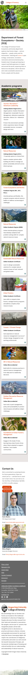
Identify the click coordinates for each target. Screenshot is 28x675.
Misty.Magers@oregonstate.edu (15, 554)
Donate (3, 581)
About (7, 29)
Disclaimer (5, 654)
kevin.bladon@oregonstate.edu (15, 522)
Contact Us (5, 594)
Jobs (2, 572)
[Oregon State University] (2, 3)
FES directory (7, 491)
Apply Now (4, 570)
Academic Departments (16, 29)
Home (2, 29)
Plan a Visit (5, 564)
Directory (4, 578)
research (20, 55)
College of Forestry (12, 2)
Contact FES (6, 487)
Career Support (6, 575)
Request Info (5, 567)
